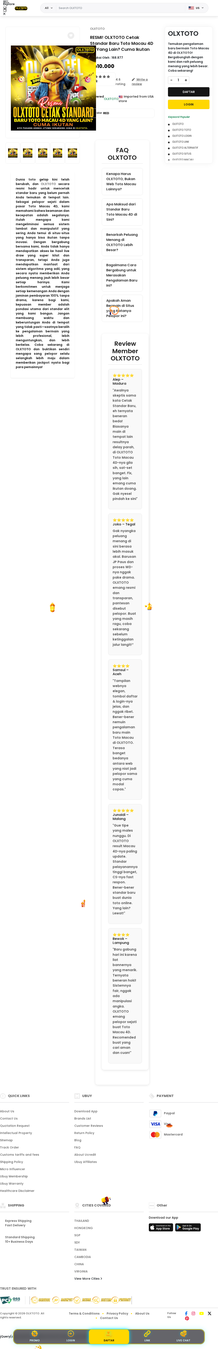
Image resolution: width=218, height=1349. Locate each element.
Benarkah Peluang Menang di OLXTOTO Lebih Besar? (122, 242)
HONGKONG (83, 1228)
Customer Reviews (88, 1126)
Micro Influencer (12, 1169)
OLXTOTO (48, 184)
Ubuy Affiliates (85, 1162)
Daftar (109, 1340)
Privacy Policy (117, 1313)
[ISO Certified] (78, 1300)
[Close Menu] (4, 9)
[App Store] (161, 1228)
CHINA (79, 1264)
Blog (77, 1140)
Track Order (9, 1147)
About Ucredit (85, 1155)
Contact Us (9, 1118)
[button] (70, 35)
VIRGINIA (81, 1271)
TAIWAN (80, 1250)
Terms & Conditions (84, 1313)
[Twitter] (209, 1314)
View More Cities (87, 1278)
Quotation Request (15, 1126)
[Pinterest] (187, 1319)
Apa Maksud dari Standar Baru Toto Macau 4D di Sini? (121, 212)
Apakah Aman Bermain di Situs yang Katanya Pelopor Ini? (120, 308)
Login (70, 1340)
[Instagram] (193, 1314)
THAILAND (81, 1221)
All (47, 8)
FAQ (77, 1147)
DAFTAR (189, 92)
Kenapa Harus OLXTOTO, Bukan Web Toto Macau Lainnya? (121, 181)
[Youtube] (201, 1314)
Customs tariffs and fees (19, 1155)
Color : (102, 113)
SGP (77, 1235)
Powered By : (97, 98)
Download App (86, 1111)
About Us (7, 1111)
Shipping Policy (11, 1162)
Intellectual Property (16, 1133)
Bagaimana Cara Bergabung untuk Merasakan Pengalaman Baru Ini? (121, 275)
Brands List (82, 1118)
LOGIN (189, 104)
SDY (77, 1242)
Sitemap (6, 1140)
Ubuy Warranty (11, 1183)
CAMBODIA (82, 1257)
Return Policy (84, 1133)
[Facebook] (186, 1314)
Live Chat (183, 1340)
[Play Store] (188, 1228)
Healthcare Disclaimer (17, 1191)
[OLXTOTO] (21, 8)
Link (147, 1340)
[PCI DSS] (10, 1300)
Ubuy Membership (14, 1176)
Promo (35, 1340)
